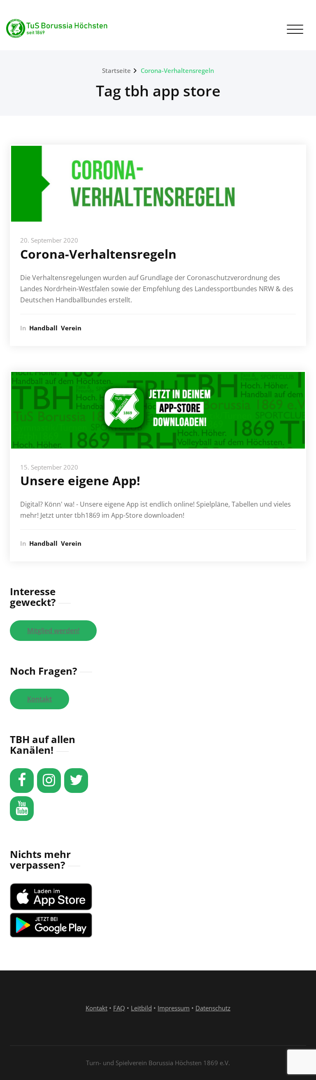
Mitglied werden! (53, 630)
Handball (43, 328)
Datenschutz (212, 1008)
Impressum (174, 1008)
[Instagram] (49, 780)
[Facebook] (22, 780)
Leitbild (141, 1008)
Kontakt (39, 699)
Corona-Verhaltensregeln (177, 70)
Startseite (116, 70)
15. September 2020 (49, 467)
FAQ (119, 1008)
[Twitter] (76, 780)
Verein (71, 328)
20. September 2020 (49, 240)
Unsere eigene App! (80, 480)
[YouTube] (22, 808)
